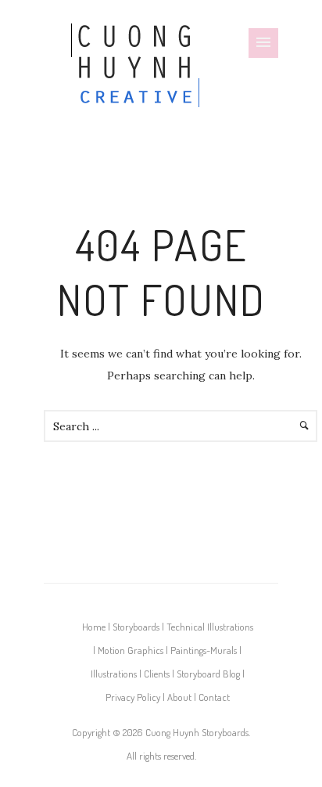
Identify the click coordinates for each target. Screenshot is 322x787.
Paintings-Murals (203, 650)
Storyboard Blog (208, 673)
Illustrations (114, 673)
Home (94, 626)
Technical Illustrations (209, 626)
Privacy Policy (133, 697)
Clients (157, 673)
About (179, 697)
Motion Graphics (130, 650)
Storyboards (136, 626)
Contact (214, 697)
